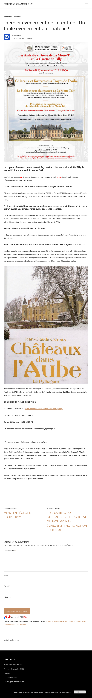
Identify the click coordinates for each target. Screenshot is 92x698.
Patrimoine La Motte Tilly (13, 665)
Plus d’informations (65, 692)
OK (77, 692)
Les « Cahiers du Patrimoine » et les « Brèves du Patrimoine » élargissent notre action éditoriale (67, 521)
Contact (7, 673)
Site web (7, 597)
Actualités (8, 17)
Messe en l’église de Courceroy (18, 515)
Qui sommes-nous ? (11, 677)
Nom (6, 575)
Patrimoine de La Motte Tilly (18, 4)
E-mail (7, 586)
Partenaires (18, 17)
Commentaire (10, 550)
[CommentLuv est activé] (16, 618)
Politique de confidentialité (14, 669)
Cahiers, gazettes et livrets (14, 682)
